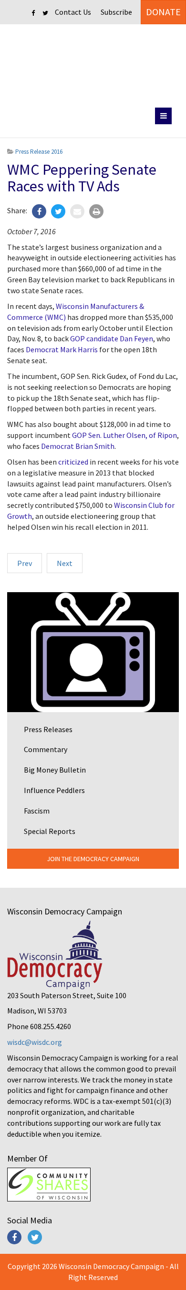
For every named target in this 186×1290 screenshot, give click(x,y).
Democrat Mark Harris (62, 349)
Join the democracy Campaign (93, 858)
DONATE (163, 12)
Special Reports (49, 831)
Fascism (37, 810)
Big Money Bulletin (55, 769)
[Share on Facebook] (39, 211)
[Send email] (77, 211)
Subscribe (116, 12)
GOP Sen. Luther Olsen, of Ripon (124, 435)
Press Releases (48, 729)
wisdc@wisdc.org (34, 1042)
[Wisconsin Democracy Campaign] (93, 64)
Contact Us (73, 12)
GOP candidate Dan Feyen (111, 338)
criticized (73, 461)
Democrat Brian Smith (77, 446)
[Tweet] (58, 211)
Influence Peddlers (54, 790)
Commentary (45, 749)
